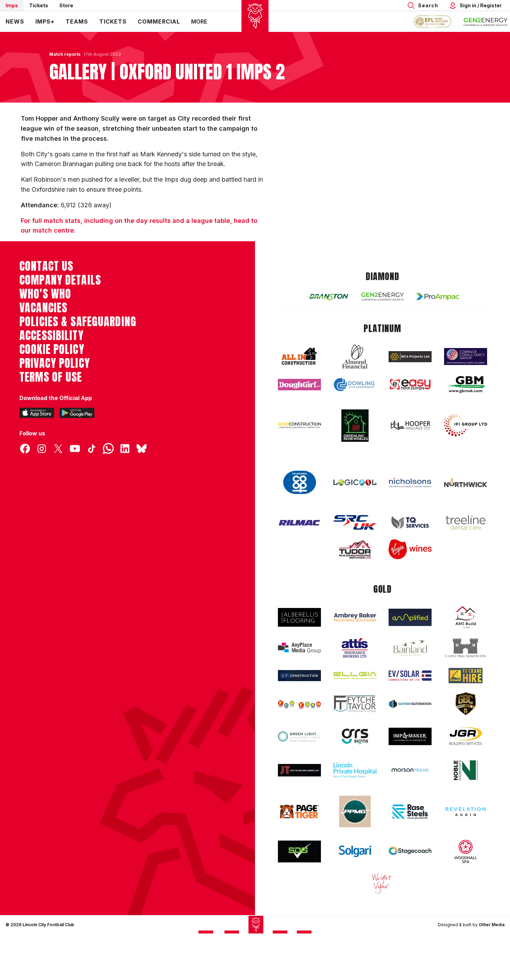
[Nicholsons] (410, 482)
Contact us (46, 266)
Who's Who (45, 293)
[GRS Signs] (354, 736)
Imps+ (44, 21)
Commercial (159, 21)
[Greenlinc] (354, 425)
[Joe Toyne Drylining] (299, 770)
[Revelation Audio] (465, 811)
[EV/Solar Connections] (410, 675)
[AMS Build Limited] (465, 617)
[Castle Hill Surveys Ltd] (465, 648)
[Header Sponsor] (485, 21)
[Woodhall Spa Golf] (465, 851)
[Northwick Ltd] (465, 482)
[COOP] (299, 483)
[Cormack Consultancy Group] (465, 356)
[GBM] (465, 384)
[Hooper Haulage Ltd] (410, 425)
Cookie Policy (51, 349)
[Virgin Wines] (410, 549)
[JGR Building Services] (465, 736)
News (15, 21)
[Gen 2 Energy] (382, 297)
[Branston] (327, 296)
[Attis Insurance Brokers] (354, 648)
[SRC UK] (354, 522)
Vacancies (43, 307)
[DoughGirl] (299, 384)
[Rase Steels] (410, 811)
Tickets (38, 5)
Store (66, 5)
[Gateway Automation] (410, 704)
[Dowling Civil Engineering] (354, 384)
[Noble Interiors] (465, 770)
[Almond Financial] (354, 357)
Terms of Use (50, 377)
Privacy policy (54, 363)
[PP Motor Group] (354, 811)
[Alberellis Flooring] (299, 617)
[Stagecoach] (410, 852)
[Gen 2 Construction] (299, 425)
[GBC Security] (465, 703)
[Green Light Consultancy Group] (299, 736)
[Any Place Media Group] (299, 648)
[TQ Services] (410, 522)
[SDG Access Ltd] (299, 852)
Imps (12, 5)
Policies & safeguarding (77, 321)
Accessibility (51, 335)
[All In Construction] (299, 357)
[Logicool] (354, 482)
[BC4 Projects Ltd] (410, 356)
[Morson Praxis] (410, 770)
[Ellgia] (354, 675)
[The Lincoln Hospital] (354, 770)
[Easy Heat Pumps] (410, 384)
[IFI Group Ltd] (465, 425)
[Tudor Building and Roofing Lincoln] (354, 549)
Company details (60, 280)
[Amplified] (410, 617)
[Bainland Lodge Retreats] (410, 648)
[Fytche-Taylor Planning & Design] (354, 704)
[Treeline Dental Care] (465, 522)
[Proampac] (437, 296)
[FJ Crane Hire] (465, 676)
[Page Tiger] (299, 812)
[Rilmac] (299, 522)
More (199, 21)
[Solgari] (354, 851)
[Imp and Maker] (410, 736)
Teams (77, 21)
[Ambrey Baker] (354, 617)
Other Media (491, 924)
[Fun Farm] (299, 704)
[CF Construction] (299, 675)
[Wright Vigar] (382, 883)
